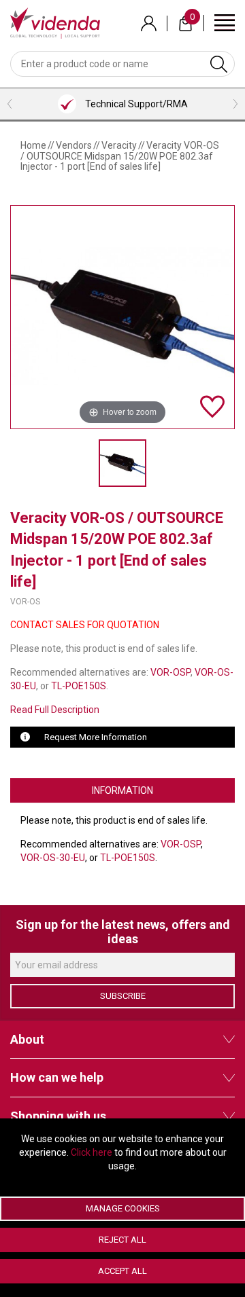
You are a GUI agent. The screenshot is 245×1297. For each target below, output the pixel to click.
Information (122, 790)
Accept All (122, 1271)
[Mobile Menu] (224, 22)
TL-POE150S (78, 685)
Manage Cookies (123, 1208)
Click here (91, 1152)
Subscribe (123, 996)
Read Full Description (54, 709)
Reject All (122, 1240)
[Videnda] (55, 22)
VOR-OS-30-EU (52, 857)
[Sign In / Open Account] (149, 23)
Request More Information (95, 737)
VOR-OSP (170, 672)
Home (33, 145)
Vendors (74, 145)
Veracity (119, 145)
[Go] (218, 64)
